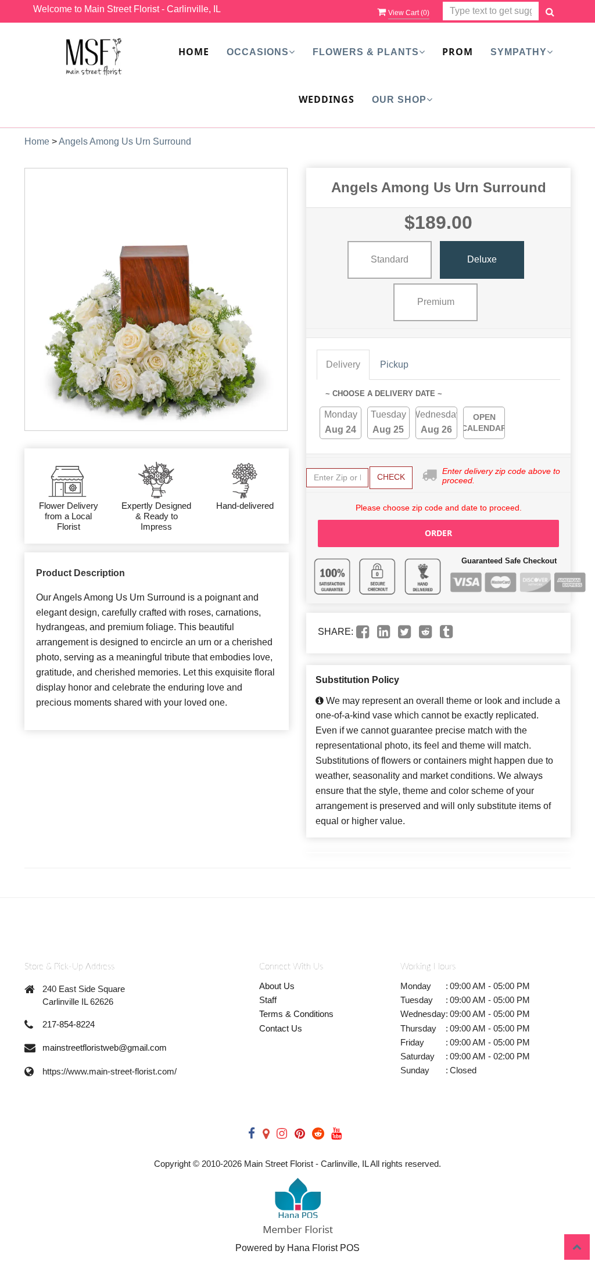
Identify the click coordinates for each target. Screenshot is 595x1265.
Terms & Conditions (296, 1014)
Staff (268, 1000)
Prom (457, 51)
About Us (277, 986)
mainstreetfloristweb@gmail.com (104, 1047)
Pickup (394, 364)
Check (391, 476)
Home (193, 51)
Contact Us (280, 1028)
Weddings (326, 99)
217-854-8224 (68, 1024)
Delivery (343, 364)
